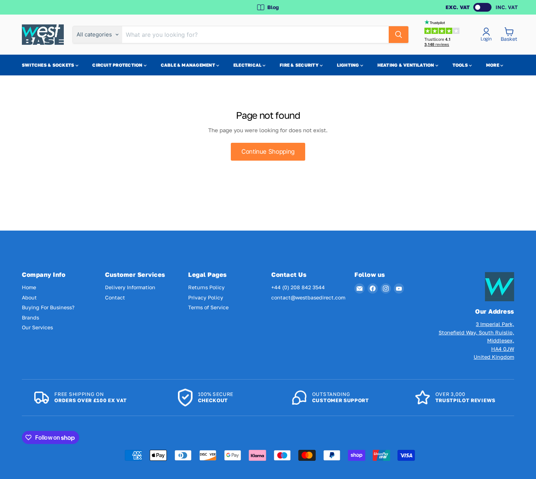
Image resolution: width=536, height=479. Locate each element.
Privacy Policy (205, 297)
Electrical (248, 65)
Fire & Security (300, 65)
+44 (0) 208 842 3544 (298, 287)
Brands (30, 317)
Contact (115, 297)
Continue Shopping (268, 151)
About (29, 297)
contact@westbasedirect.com (308, 297)
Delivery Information (130, 287)
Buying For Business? (48, 307)
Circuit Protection (118, 65)
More (493, 65)
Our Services (37, 327)
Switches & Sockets (48, 65)
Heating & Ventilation (406, 65)
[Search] (398, 34)
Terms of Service (208, 307)
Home (29, 287)
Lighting (348, 65)
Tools (461, 65)
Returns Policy (206, 287)
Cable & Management (189, 65)
